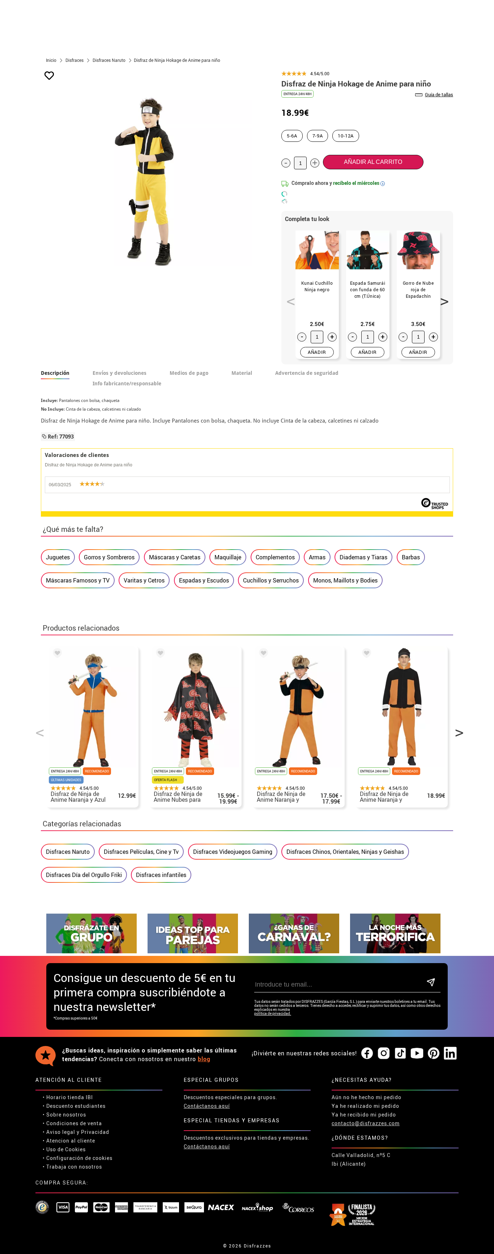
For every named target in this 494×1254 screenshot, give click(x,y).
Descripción (55, 373)
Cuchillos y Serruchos (271, 580)
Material (241, 373)
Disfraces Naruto (68, 852)
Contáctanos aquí (207, 1105)
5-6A (292, 135)
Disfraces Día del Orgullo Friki (84, 875)
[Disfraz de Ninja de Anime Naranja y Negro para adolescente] (365, 654)
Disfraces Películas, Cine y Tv (141, 852)
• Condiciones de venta (72, 1123)
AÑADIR (317, 352)
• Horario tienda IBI (68, 1097)
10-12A (346, 135)
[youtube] (417, 1053)
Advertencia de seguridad (306, 373)
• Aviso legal (59, 1131)
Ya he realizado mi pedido (365, 1105)
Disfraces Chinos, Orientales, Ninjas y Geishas (345, 852)
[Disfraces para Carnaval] (294, 951)
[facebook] (367, 1053)
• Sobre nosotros (64, 1114)
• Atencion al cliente (69, 1140)
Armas (317, 557)
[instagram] (383, 1053)
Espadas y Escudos (204, 580)
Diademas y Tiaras (363, 557)
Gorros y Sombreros (109, 557)
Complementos (275, 557)
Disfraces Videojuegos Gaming (232, 852)
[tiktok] (400, 1053)
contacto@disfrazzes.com (366, 1123)
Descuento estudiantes (76, 1105)
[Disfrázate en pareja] (193, 951)
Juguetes (58, 557)
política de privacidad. (272, 1014)
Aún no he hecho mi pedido (366, 1097)
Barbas (411, 557)
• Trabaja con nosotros (72, 1166)
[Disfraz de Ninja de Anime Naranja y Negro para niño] (262, 654)
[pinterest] (433, 1053)
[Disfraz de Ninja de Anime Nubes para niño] (159, 654)
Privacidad (95, 1131)
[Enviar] (430, 983)
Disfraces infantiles (161, 875)
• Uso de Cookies (64, 1149)
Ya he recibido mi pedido (364, 1114)
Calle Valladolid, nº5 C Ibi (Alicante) (361, 1159)
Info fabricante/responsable (127, 383)
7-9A (317, 135)
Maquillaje (227, 557)
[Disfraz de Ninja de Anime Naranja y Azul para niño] (56, 654)
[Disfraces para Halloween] (395, 951)
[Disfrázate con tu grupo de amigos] (91, 951)
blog (204, 1059)
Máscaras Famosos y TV (78, 580)
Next (442, 297)
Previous (288, 297)
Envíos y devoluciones (119, 373)
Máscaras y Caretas (174, 557)
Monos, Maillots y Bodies (345, 580)
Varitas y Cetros (144, 580)
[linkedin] (450, 1053)
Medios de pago (189, 373)
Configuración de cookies (79, 1158)
